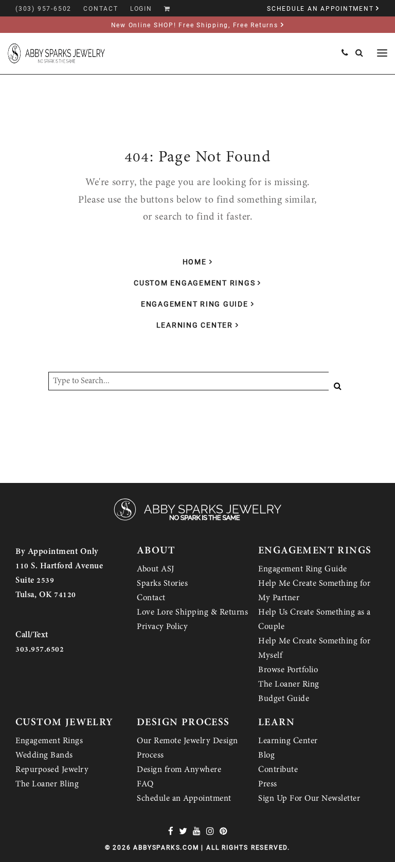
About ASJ (155, 569)
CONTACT (100, 8)
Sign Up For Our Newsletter (309, 798)
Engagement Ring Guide (194, 304)
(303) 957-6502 (43, 8)
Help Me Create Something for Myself (314, 648)
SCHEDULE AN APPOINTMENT (320, 8)
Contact (151, 597)
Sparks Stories (162, 583)
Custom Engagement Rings (194, 283)
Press (267, 784)
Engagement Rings (49, 740)
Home (195, 262)
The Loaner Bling (47, 784)
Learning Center (194, 325)
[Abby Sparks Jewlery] (197, 519)
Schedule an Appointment (184, 798)
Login (141, 8)
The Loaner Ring (288, 684)
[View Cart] (167, 8)
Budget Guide (283, 698)
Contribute (278, 769)
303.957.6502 (39, 649)
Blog (266, 755)
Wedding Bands (44, 755)
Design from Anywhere (179, 769)
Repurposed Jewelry (51, 769)
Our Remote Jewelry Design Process (187, 747)
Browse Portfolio (288, 670)
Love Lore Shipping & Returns (192, 612)
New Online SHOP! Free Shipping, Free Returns (194, 25)
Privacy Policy (162, 626)
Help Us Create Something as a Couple (314, 619)
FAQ (145, 784)
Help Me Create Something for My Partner (314, 590)
